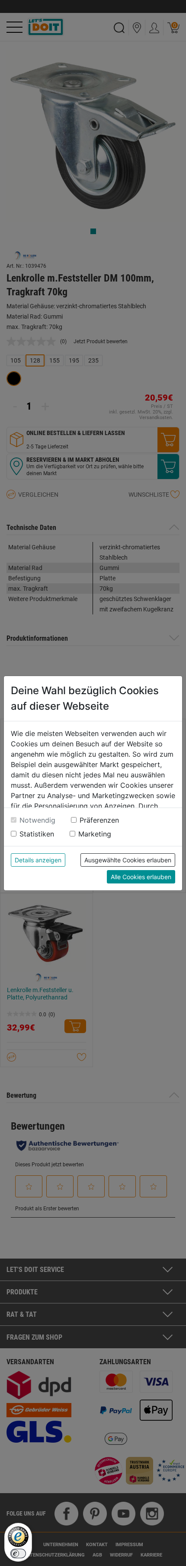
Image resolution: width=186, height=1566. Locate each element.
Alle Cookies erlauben (141, 876)
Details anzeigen (38, 860)
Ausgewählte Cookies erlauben (127, 860)
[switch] (18, 1553)
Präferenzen (99, 820)
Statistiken (36, 834)
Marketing (94, 834)
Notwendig (37, 820)
